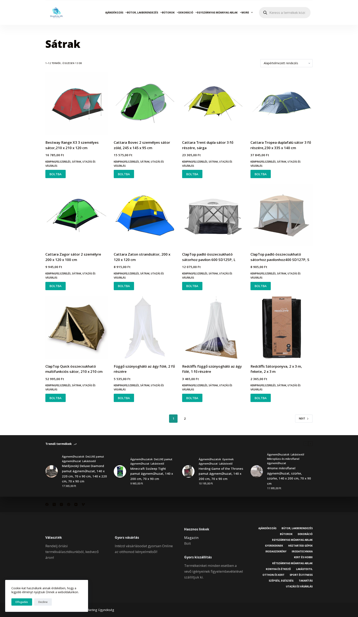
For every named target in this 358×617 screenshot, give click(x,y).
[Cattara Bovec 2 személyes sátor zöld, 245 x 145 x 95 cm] (145, 103)
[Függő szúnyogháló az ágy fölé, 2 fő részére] (145, 327)
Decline (43, 602)
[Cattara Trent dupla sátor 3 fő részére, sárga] (213, 103)
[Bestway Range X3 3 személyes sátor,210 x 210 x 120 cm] (76, 103)
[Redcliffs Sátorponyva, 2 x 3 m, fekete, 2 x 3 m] (281, 327)
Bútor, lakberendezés (142, 12)
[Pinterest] (68, 504)
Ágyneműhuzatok (73, 456)
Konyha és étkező (278, 569)
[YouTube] (75, 504)
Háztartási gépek (300, 545)
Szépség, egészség (281, 580)
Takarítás (306, 580)
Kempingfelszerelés (58, 161)
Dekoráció (185, 12)
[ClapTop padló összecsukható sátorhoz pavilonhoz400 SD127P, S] (281, 215)
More (245, 12)
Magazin (191, 537)
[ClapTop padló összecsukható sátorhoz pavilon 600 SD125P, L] (213, 215)
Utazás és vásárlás (299, 586)
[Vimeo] (83, 504)
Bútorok (168, 12)
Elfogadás (22, 602)
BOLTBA (56, 174)
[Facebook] (46, 504)
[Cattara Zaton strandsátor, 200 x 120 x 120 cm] (145, 215)
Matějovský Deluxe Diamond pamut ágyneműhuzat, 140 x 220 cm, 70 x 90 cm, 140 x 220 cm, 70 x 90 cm (84, 473)
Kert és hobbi (303, 557)
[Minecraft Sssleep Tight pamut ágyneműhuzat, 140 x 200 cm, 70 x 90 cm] (120, 471)
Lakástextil (89, 461)
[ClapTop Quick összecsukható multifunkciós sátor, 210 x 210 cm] (76, 327)
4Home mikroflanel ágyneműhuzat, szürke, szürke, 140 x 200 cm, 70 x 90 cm (289, 475)
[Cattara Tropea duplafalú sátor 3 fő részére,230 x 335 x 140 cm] (281, 103)
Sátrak (76, 161)
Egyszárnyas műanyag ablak (217, 12)
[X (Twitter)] (54, 504)
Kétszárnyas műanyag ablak (292, 563)
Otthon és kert (273, 575)
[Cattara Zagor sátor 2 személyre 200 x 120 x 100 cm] (76, 215)
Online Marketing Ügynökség (93, 610)
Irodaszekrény (276, 551)
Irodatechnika (302, 551)
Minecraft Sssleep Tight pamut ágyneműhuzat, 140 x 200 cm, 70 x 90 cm (151, 473)
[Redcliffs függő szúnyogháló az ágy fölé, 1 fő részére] (213, 327)
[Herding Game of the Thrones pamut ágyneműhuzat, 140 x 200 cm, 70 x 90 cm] (188, 471)
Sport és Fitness (301, 575)
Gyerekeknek (274, 545)
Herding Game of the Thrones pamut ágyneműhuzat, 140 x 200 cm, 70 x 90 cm (221, 473)
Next (302, 418)
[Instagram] (61, 504)
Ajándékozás (114, 12)
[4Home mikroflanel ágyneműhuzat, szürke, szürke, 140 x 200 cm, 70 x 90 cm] (256, 471)
